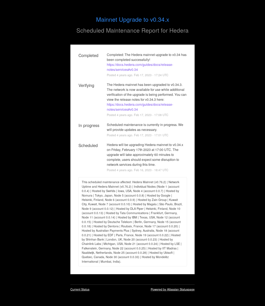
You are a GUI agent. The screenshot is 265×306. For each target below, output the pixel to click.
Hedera (179, 30)
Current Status (79, 289)
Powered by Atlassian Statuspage (173, 289)
